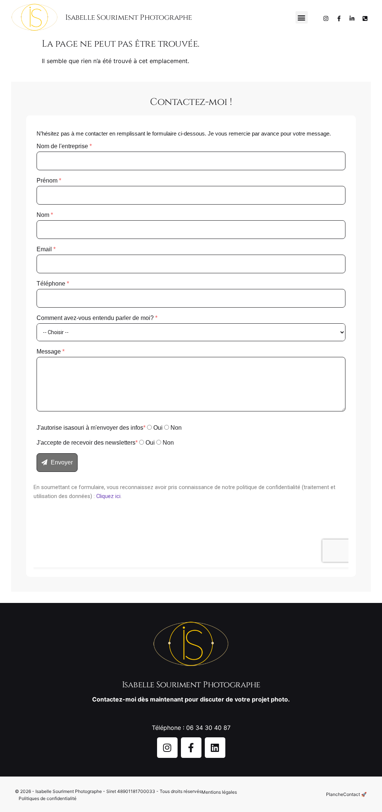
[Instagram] (326, 18)
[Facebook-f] (339, 18)
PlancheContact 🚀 (346, 794)
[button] (301, 17)
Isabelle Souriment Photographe (128, 17)
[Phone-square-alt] (365, 18)
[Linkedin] (215, 747)
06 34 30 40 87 (208, 727)
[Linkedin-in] (352, 18)
